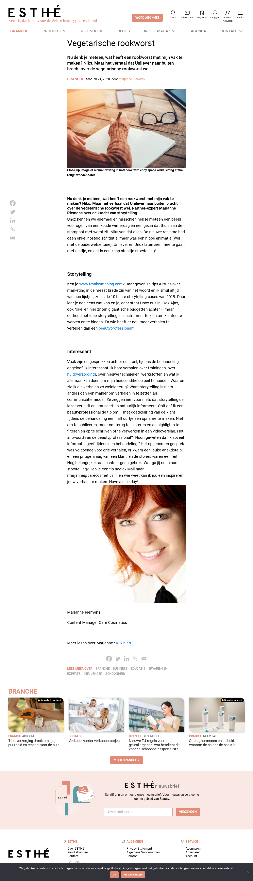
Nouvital (209, 736)
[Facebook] (13, 203)
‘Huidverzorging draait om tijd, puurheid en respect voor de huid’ (34, 743)
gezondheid (151, 736)
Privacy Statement (139, 848)
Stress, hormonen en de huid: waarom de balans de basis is (212, 743)
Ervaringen (157, 668)
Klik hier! (123, 643)
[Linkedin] (13, 221)
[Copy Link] (13, 229)
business (120, 668)
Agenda (198, 31)
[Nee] (248, 872)
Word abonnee (77, 852)
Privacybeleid (133, 874)
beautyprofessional (115, 328)
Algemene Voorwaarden (143, 852)
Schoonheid (115, 674)
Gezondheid (91, 31)
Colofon (132, 856)
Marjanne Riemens (132, 79)
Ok (114, 874)
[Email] (13, 238)
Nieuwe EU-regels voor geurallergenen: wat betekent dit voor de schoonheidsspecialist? (154, 745)
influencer (93, 674)
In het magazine (160, 31)
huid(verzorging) (81, 374)
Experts (74, 674)
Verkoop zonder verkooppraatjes (94, 741)
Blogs (124, 31)
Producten (53, 31)
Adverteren (193, 852)
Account (191, 856)
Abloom (28, 736)
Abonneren (193, 848)
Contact (229, 31)
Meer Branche (125, 760)
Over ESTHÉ (75, 848)
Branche (19, 31)
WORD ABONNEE (147, 18)
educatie (138, 668)
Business (75, 736)
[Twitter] (13, 212)
